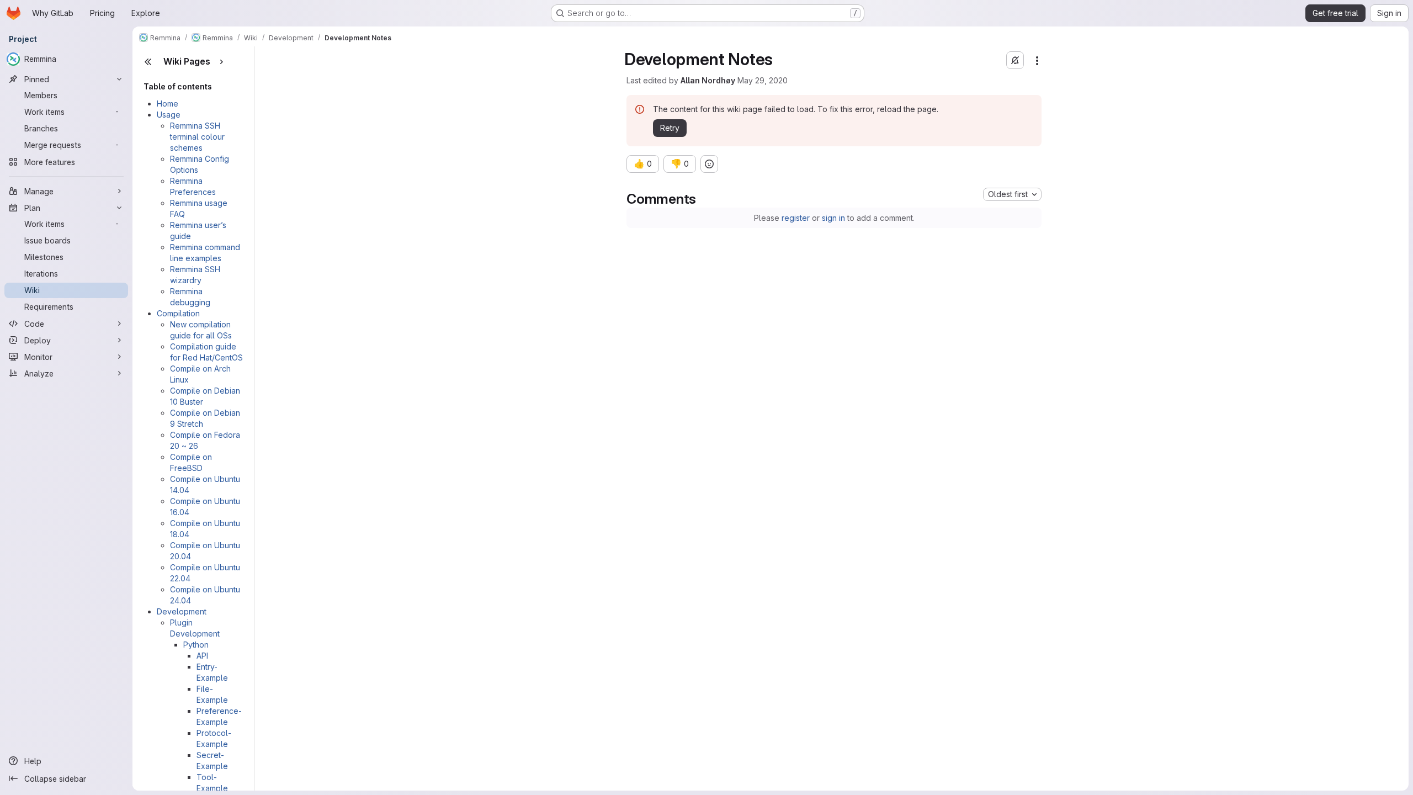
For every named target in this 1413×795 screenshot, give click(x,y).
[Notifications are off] (1015, 60)
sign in (833, 217)
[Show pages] (221, 61)
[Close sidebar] (148, 62)
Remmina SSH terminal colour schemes (197, 136)
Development (181, 611)
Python (196, 644)
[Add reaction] (709, 164)
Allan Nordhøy (708, 80)
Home (167, 103)
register (796, 217)
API (202, 655)
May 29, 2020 (762, 80)
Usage (168, 114)
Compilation (178, 313)
